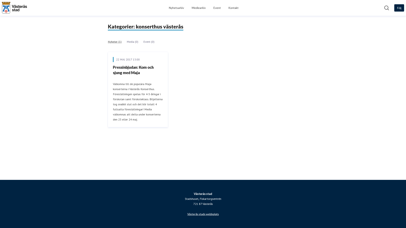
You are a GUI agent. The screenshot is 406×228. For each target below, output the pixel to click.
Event (217, 8)
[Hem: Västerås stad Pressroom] (14, 8)
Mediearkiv (199, 8)
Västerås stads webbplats (203, 214)
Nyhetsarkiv (176, 8)
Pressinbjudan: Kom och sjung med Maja (133, 70)
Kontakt (233, 8)
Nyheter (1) (115, 42)
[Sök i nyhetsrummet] (386, 7)
